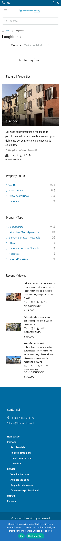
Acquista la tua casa (22, 485)
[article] (30, 125)
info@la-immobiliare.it (22, 423)
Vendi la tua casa (20, 474)
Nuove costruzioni (21, 452)
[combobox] (36, 45)
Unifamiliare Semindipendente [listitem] (23, 232)
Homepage (13, 436)
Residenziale (18, 447)
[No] (56, 530)
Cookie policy (35, 536)
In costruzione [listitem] (15, 190)
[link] (30, 105)
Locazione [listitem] (13, 201)
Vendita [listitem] (12, 185)
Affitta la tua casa (20, 479)
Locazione (16, 463)
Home (8, 30)
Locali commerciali (21, 458)
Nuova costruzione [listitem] (18, 196)
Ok (21, 536)
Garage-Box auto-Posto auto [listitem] (24, 238)
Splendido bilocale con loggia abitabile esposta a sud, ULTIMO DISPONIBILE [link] (38, 321)
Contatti (11, 496)
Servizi (11, 469)
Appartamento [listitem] (16, 227)
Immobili (12, 442)
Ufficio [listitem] (12, 243)
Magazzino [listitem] (14, 254)
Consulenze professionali (25, 490)
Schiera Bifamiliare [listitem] (18, 259)
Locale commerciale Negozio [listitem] (23, 248)
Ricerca (11, 501)
